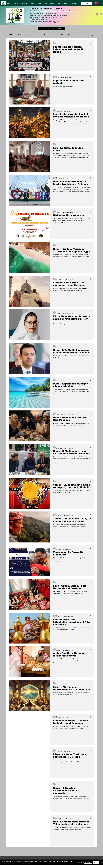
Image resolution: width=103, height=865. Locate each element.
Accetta (96, 862)
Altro (69, 35)
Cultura (20, 35)
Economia (47, 35)
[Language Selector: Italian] (97, 3)
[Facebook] (100, 14)
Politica (62, 35)
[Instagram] (97, 14)
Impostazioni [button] (79, 862)
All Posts (12, 35)
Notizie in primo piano (33, 35)
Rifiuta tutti (87, 862)
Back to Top (3, 858)
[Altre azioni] (91, 43)
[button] (92, 35)
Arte (55, 35)
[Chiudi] (101, 862)
